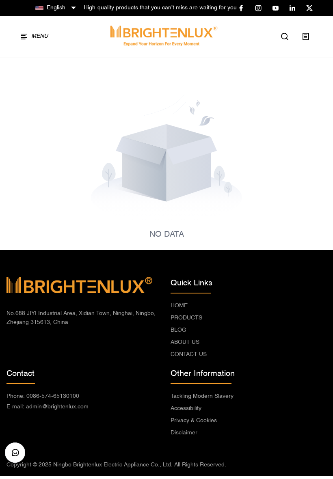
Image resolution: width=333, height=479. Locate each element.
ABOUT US (185, 342)
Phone (42, 396)
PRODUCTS (186, 318)
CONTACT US (189, 354)
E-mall (47, 407)
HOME (179, 306)
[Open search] (285, 36)
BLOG (178, 330)
